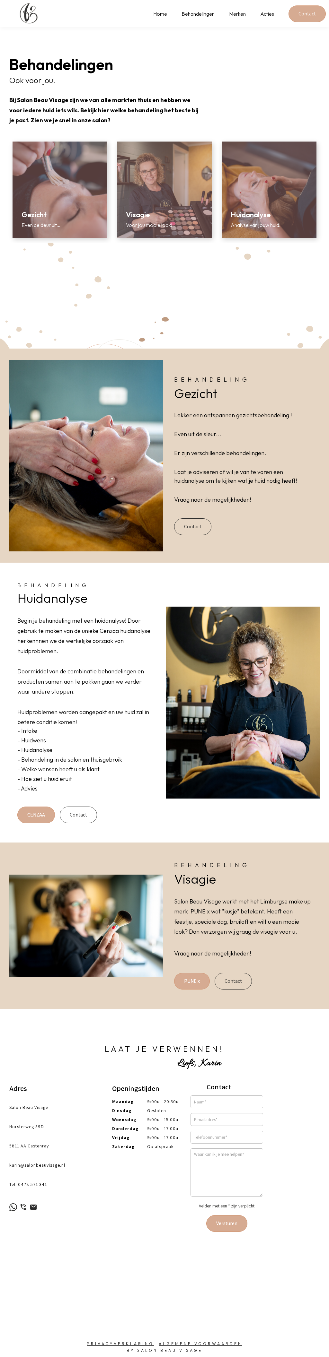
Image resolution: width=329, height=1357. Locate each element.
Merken (237, 14)
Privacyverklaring (120, 1344)
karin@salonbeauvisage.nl (37, 1165)
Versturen (226, 1223)
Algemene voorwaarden (200, 1344)
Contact (307, 13)
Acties (267, 14)
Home (160, 14)
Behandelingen (198, 14)
